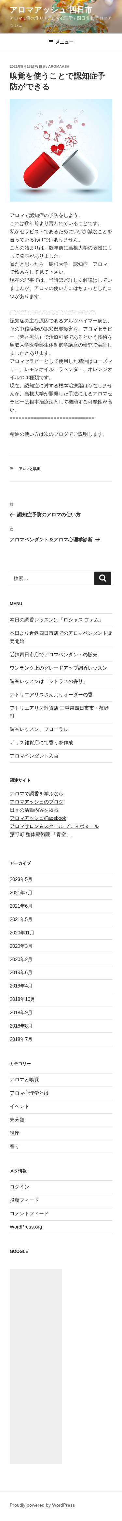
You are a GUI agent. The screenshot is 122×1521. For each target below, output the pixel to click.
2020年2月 (21, 959)
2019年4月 (21, 985)
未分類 (17, 1119)
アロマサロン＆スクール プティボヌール (54, 826)
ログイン (19, 1186)
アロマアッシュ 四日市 (51, 9)
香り (15, 1146)
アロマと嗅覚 (29, 469)
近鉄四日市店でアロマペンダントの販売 (54, 654)
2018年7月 (21, 1039)
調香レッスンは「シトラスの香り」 (49, 681)
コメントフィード (29, 1213)
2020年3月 (21, 946)
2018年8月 (21, 1026)
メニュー (64, 42)
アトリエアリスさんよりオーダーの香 (51, 694)
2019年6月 (21, 972)
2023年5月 (21, 879)
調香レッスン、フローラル (39, 729)
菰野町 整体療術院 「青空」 (40, 834)
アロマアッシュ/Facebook (38, 818)
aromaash (58, 66)
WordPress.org (26, 1227)
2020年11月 (22, 932)
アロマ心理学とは (29, 1093)
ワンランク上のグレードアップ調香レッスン (58, 668)
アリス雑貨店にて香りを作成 (41, 742)
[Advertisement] (36, 1366)
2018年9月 (21, 1012)
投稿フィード (24, 1200)
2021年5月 (21, 919)
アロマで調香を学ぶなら (36, 793)
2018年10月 (22, 999)
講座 (15, 1133)
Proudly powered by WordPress (42, 1505)
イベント (19, 1106)
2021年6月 (21, 906)
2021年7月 (21, 892)
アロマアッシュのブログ (36, 801)
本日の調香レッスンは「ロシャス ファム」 (57, 619)
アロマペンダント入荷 (34, 756)
